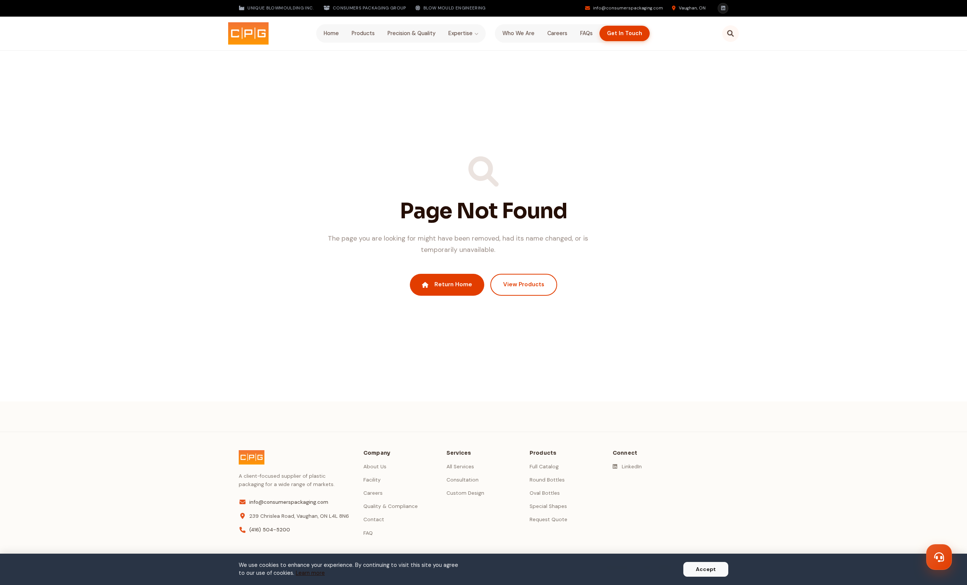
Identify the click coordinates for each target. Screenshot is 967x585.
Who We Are (518, 33)
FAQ (368, 533)
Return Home (453, 284)
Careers (557, 33)
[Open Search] (730, 33)
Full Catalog (544, 466)
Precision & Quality (412, 33)
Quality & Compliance (390, 506)
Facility (372, 480)
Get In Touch (624, 33)
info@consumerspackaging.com (288, 502)
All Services (460, 466)
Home (331, 33)
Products (363, 33)
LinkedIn (632, 466)
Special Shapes (548, 506)
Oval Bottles (545, 493)
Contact (373, 519)
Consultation (462, 480)
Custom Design (465, 493)
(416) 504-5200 (269, 529)
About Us (374, 466)
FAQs (586, 33)
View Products (523, 284)
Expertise (460, 33)
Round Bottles (547, 480)
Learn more (310, 573)
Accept (706, 569)
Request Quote (548, 519)
